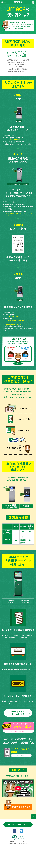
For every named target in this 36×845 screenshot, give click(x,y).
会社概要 (12, 841)
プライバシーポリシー (21, 841)
